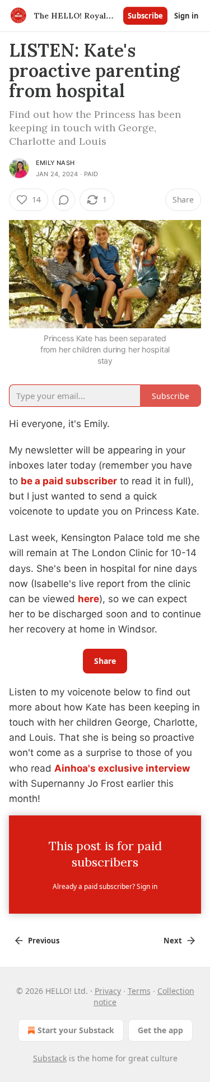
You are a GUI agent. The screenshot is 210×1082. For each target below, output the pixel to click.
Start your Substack (76, 1030)
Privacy (108, 990)
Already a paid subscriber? (105, 886)
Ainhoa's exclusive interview (122, 768)
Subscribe (145, 16)
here (88, 598)
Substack (50, 1058)
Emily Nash (55, 163)
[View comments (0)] (64, 200)
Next (173, 941)
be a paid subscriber (69, 481)
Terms (139, 990)
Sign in (186, 16)
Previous (43, 941)
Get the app (160, 1030)
